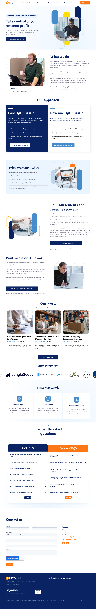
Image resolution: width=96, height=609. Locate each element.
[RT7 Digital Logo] (9, 2)
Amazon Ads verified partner (19, 593)
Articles (54, 2)
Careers (60, 2)
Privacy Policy (60, 600)
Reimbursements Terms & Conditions (31, 600)
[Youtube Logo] (67, 543)
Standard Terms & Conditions (13, 600)
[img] (9, 2)
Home (23, 2)
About (44, 2)
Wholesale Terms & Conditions (48, 600)
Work (49, 2)
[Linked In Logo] (63, 543)
